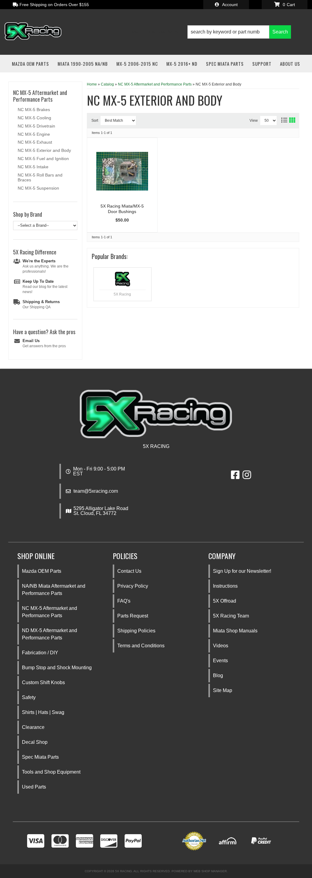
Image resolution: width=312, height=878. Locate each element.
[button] (239, 32)
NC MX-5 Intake (33, 166)
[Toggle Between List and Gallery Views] (288, 119)
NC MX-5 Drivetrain (36, 126)
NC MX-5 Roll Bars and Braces (40, 178)
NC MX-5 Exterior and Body (44, 150)
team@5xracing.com (95, 491)
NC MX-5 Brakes (34, 109)
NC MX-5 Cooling (34, 117)
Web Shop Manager (210, 871)
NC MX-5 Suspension (38, 188)
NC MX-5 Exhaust (35, 142)
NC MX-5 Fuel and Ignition (43, 158)
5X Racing (122, 294)
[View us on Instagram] (247, 476)
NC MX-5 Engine (34, 134)
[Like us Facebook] (235, 476)
